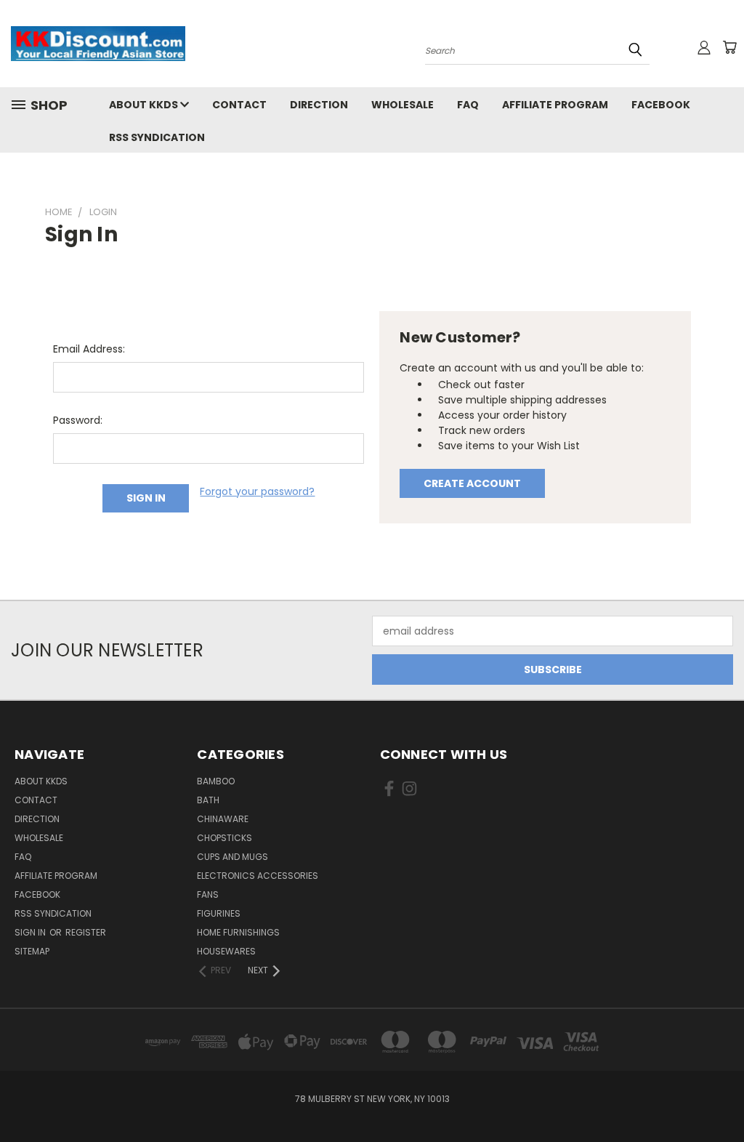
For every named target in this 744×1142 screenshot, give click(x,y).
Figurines (218, 913)
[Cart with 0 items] (729, 47)
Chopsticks (224, 838)
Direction (319, 104)
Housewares (226, 951)
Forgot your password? (257, 491)
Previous (722, 1096)
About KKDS (144, 104)
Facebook (660, 104)
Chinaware (222, 819)
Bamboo (216, 781)
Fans (208, 894)
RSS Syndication (157, 137)
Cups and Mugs (232, 857)
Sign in (31, 932)
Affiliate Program (555, 104)
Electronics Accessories (257, 875)
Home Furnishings (238, 932)
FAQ (468, 104)
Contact (239, 104)
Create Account (472, 483)
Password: (77, 420)
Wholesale (402, 104)
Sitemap (32, 951)
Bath (208, 800)
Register (85, 932)
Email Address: (89, 349)
